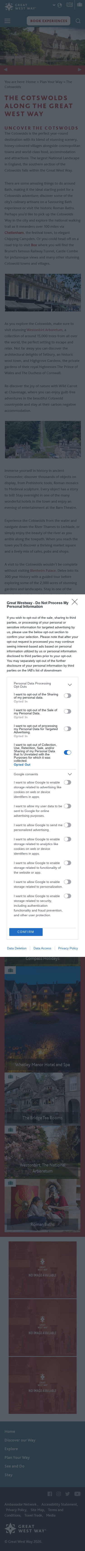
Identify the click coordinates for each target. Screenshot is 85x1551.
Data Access (42, 948)
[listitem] (42, 685)
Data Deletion (17, 948)
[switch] (67, 695)
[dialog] (42, 775)
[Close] (76, 603)
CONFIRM (25, 932)
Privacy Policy (68, 948)
